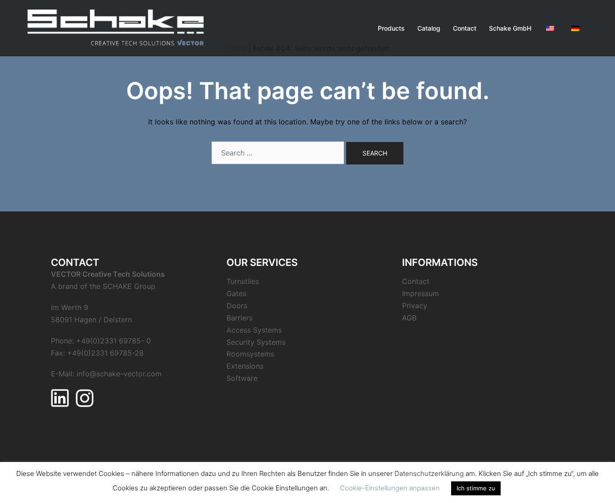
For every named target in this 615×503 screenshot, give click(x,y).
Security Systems (255, 342)
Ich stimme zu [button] (476, 488)
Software (242, 378)
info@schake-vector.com (119, 373)
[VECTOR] (116, 27)
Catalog (428, 28)
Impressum (420, 293)
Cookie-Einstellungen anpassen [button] (390, 488)
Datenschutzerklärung (429, 473)
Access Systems (254, 329)
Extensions (244, 365)
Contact (464, 28)
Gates (236, 293)
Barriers (239, 317)
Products (391, 28)
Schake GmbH (510, 28)
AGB (409, 317)
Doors (236, 305)
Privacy (414, 305)
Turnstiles (242, 281)
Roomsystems (250, 353)
